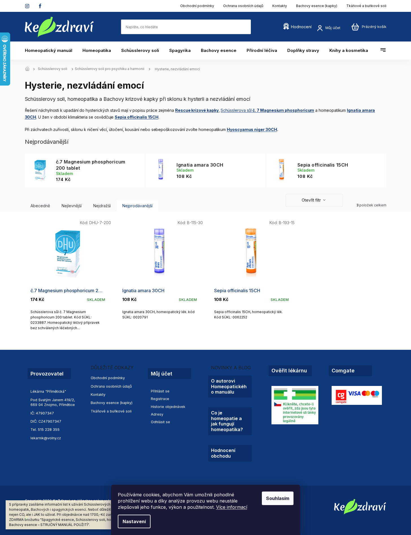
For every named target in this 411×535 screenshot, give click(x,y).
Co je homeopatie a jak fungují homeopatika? (227, 421)
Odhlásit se (160, 422)
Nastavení (134, 521)
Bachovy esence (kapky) (316, 6)
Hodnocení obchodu (223, 453)
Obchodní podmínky (197, 6)
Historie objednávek (168, 407)
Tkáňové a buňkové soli (366, 6)
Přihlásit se (160, 391)
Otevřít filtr (311, 200)
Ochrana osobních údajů (243, 6)
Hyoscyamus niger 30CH (252, 129)
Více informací (231, 507)
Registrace (160, 399)
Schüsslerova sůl (267, 110)
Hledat (256, 26)
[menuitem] (51, 51)
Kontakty (279, 6)
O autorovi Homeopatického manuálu (229, 386)
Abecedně (40, 205)
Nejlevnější (72, 205)
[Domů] (29, 69)
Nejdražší (102, 205)
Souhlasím (277, 498)
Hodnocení (301, 26)
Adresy (157, 414)
